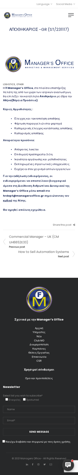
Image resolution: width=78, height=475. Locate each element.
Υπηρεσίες (39, 332)
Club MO (39, 340)
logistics (9, 84)
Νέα (39, 336)
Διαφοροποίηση (39, 344)
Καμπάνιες (39, 348)
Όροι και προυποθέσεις (39, 378)
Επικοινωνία (39, 356)
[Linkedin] (27, 464)
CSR (39, 360)
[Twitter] (44, 464)
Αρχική (39, 328)
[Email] (51, 464)
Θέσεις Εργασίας (39, 352)
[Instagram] (38, 464)
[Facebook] (32, 464)
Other (20, 84)
